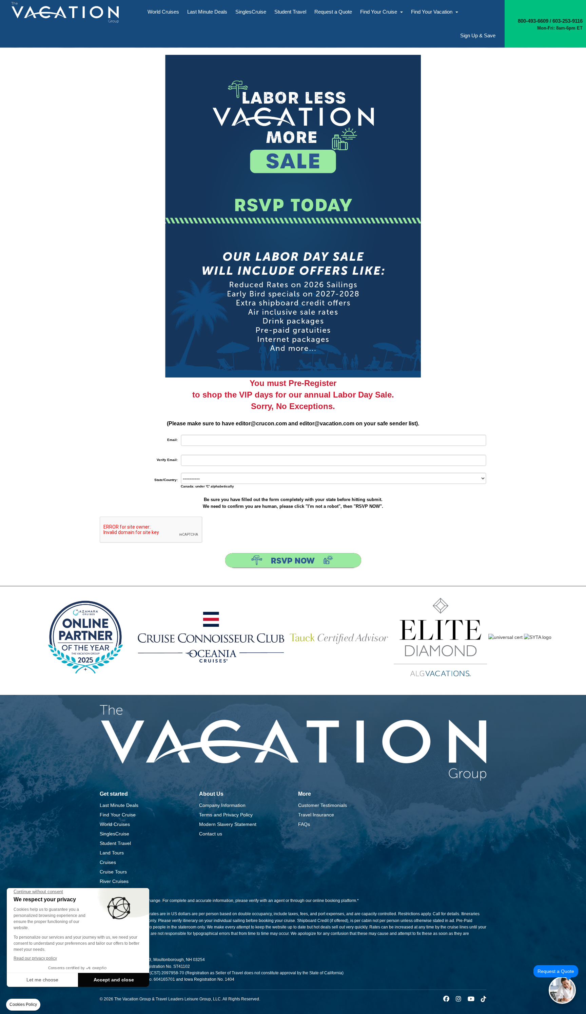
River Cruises (114, 881)
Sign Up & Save (477, 35)
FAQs (304, 824)
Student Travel (290, 12)
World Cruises (163, 12)
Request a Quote (333, 12)
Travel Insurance (316, 814)
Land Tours (112, 852)
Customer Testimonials (322, 805)
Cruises (108, 862)
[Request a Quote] (562, 990)
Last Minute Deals (207, 12)
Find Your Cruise (379, 12)
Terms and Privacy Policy (226, 814)
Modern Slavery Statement (227, 824)
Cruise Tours (113, 871)
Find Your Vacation (432, 12)
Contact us (210, 833)
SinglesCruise (250, 12)
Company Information (222, 805)
